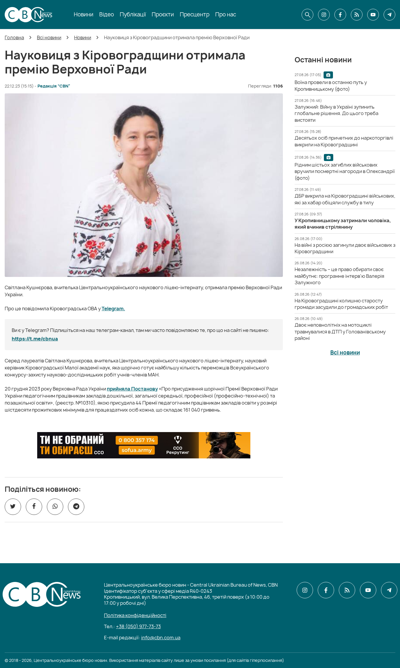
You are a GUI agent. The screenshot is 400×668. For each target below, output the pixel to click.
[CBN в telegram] (389, 14)
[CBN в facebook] (340, 14)
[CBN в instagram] (324, 14)
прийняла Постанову (132, 389)
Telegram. (113, 308)
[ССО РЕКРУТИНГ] (143, 445)
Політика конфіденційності (135, 615)
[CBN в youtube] (373, 14)
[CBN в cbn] (357, 14)
